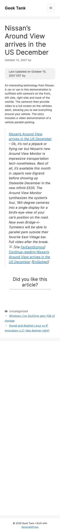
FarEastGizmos (32, 247)
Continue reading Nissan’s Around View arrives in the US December (29, 257)
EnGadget (40, 262)
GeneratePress (30, 526)
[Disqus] (30, 386)
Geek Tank (15, 8)
